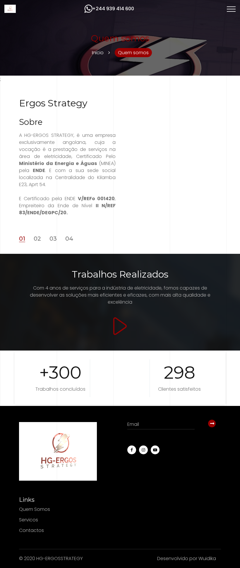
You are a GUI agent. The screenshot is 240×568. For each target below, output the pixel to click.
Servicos (28, 519)
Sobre (30, 122)
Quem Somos (34, 509)
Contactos (31, 530)
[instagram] (143, 449)
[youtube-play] (155, 449)
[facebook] (131, 449)
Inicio (98, 52)
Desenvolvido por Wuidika (186, 558)
